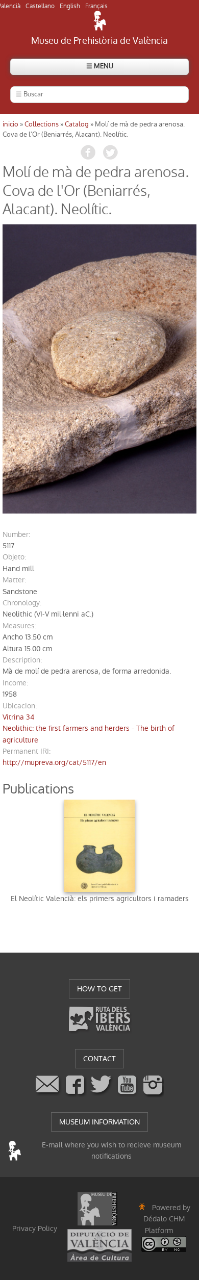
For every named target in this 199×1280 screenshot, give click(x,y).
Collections (41, 124)
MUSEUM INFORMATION (99, 1122)
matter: (14, 580)
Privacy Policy (34, 1228)
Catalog (77, 124)
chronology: (22, 603)
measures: (19, 626)
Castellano (40, 6)
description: (22, 660)
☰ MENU (99, 66)
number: (16, 534)
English (70, 6)
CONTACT (99, 1059)
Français (96, 6)
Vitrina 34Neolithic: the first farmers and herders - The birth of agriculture (89, 728)
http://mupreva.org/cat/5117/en (54, 762)
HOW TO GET (99, 989)
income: (15, 683)
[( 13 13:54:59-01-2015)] (99, 369)
